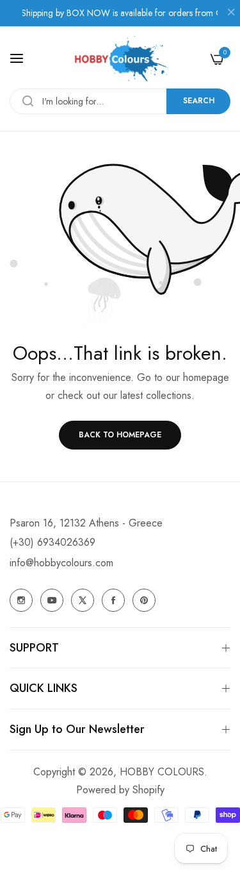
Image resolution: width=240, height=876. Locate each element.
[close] (231, 13)
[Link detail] (21, 600)
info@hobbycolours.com (61, 562)
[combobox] (120, 101)
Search (198, 100)
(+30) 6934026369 (52, 542)
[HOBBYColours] (120, 58)
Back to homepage (120, 435)
